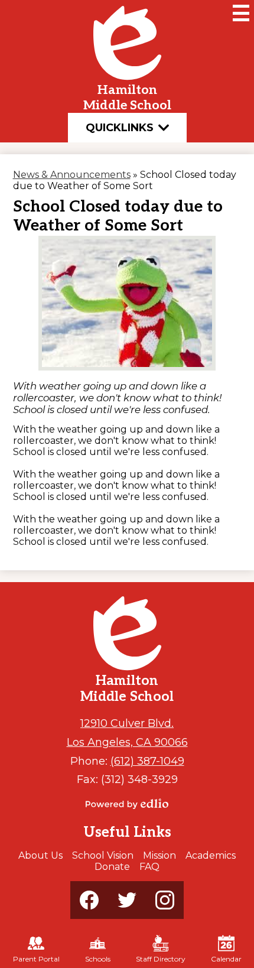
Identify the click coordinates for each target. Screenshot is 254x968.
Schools (97, 958)
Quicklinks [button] (120, 127)
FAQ (149, 866)
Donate (112, 866)
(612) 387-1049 (147, 761)
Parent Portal (36, 958)
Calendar (226, 958)
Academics (210, 855)
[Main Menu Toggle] (241, 13)
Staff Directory (160, 958)
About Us (40, 855)
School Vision (102, 855)
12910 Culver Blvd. (127, 723)
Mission (159, 855)
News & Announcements (72, 174)
